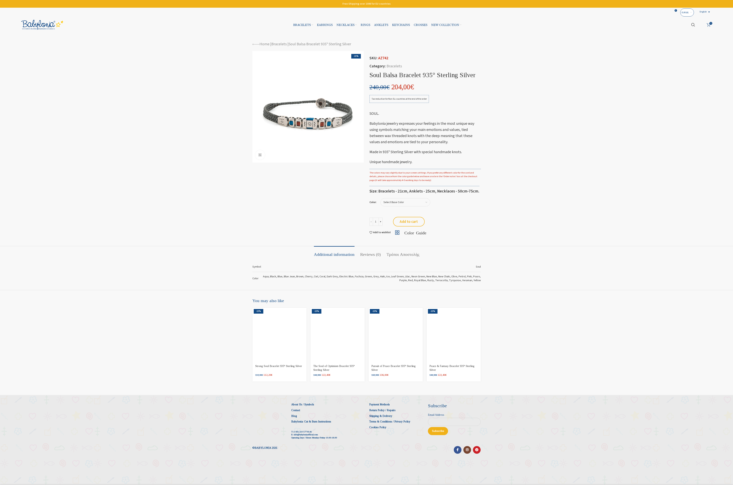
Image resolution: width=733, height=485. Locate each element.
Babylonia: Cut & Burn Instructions (311, 421)
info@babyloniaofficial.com (306, 434)
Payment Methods (379, 404)
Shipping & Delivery (380, 416)
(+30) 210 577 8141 (303, 431)
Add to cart (409, 221)
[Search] (693, 25)
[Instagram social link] (467, 450)
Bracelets (279, 44)
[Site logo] (42, 24)
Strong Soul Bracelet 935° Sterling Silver (278, 366)
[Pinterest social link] (477, 450)
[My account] (701, 25)
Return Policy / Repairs (382, 410)
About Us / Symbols (302, 404)
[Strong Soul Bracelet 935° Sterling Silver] (279, 335)
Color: (373, 202)
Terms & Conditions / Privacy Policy (389, 421)
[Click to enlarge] (260, 155)
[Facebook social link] (457, 450)
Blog (294, 416)
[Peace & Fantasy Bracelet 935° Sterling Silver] (454, 335)
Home (264, 44)
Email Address (436, 414)
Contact (295, 410)
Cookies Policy (377, 427)
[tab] (334, 252)
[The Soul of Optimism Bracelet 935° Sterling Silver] (337, 335)
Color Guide (415, 232)
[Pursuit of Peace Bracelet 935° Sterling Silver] (396, 335)
